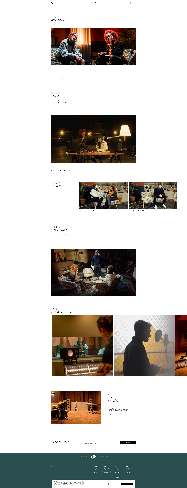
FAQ (105, 475)
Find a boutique (106, 468)
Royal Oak (95, 472)
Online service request (107, 469)
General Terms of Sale (118, 472)
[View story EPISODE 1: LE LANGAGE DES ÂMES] (82, 345)
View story (56, 380)
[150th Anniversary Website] (52, 3)
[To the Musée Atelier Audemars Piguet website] (93, 456)
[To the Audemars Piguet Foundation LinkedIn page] (104, 457)
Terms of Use (117, 468)
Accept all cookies (127, 483)
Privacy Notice (117, 469)
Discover (55, 173)
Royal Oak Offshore (97, 473)
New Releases (96, 469)
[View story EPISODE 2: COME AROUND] (144, 345)
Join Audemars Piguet (129, 468)
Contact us (106, 473)
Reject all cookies (114, 483)
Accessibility (117, 477)
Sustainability (128, 472)
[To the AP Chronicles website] (83, 456)
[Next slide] (184, 345)
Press (126, 469)
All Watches (95, 468)
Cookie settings (101, 483)
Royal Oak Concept (97, 475)
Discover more (112, 414)
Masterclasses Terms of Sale (119, 473)
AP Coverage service (107, 472)
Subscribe (128, 442)
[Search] (130, 3)
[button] (130, 3)
